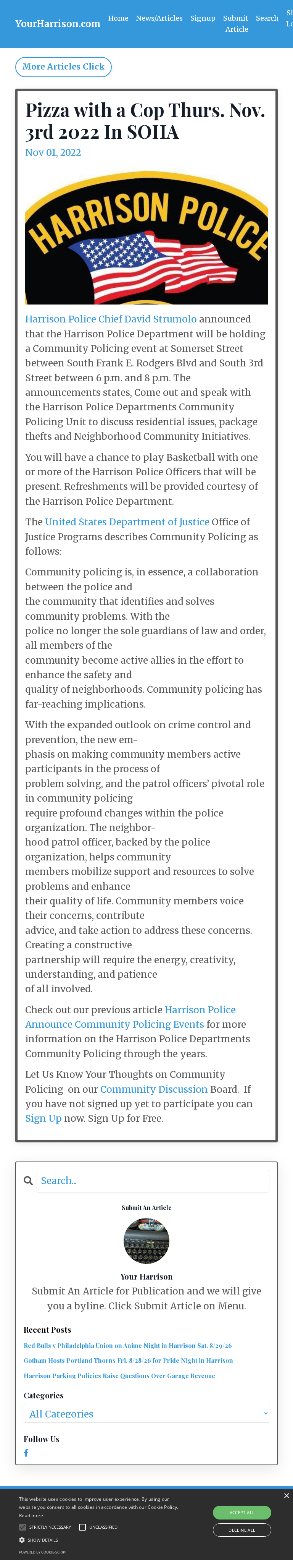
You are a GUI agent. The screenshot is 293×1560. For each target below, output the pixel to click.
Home (118, 18)
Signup (203, 18)
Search (267, 18)
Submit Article (235, 24)
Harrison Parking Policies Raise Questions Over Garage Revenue (119, 1375)
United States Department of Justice (127, 522)
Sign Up (43, 1118)
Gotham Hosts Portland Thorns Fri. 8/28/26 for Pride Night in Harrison (128, 1360)
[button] (102, 1540)
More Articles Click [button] (63, 67)
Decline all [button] (242, 1530)
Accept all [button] (242, 1512)
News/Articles (159, 18)
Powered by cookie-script (43, 1552)
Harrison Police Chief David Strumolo (111, 319)
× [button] (286, 1496)
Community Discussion (154, 1089)
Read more (31, 1515)
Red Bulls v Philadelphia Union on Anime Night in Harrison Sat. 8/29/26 (128, 1345)
